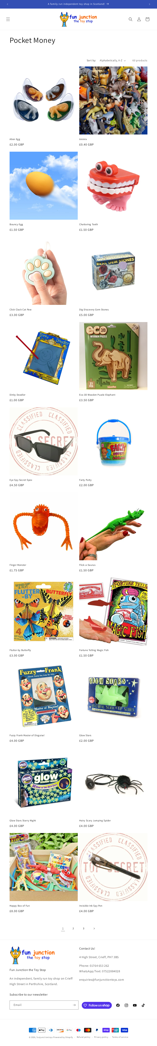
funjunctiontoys (45, 1037)
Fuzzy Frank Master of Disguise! (27, 735)
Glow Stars (85, 735)
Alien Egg (15, 139)
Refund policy (83, 1037)
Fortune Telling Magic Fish (94, 650)
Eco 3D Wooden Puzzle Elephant (97, 394)
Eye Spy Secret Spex (21, 480)
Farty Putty (85, 480)
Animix (83, 139)
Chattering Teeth (88, 224)
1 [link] (63, 928)
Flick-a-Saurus (87, 565)
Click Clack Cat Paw (20, 309)
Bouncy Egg (16, 224)
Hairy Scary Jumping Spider (95, 820)
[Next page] (94, 928)
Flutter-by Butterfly (20, 650)
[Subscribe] (74, 1005)
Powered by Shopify (63, 1037)
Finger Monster (18, 565)
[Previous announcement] (7, 4)
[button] (8, 19)
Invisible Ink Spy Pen (90, 905)
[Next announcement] (149, 4)
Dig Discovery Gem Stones (94, 309)
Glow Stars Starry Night (23, 820)
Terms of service (120, 1037)
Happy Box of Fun (20, 905)
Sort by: (91, 60)
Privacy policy (101, 1037)
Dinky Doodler (17, 394)
